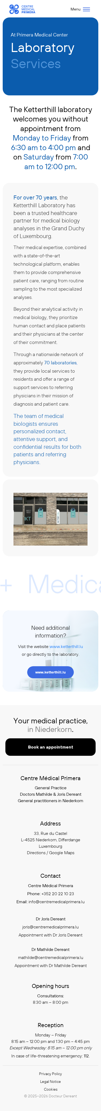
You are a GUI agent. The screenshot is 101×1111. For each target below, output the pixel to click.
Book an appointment (50, 747)
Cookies (50, 1089)
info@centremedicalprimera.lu (57, 901)
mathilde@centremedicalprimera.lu (50, 957)
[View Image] (50, 519)
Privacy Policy (50, 1073)
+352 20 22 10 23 (57, 893)
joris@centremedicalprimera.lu (50, 926)
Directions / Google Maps (50, 852)
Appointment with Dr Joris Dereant (50, 935)
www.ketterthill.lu (66, 646)
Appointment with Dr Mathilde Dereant (51, 965)
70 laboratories (60, 363)
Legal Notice (50, 1081)
